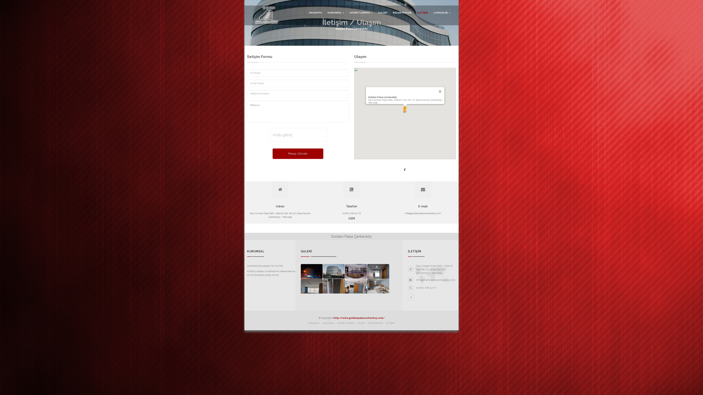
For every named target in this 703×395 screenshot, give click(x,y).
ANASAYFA (313, 323)
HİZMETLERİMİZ (345, 323)
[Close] (440, 91)
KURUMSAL (328, 323)
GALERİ (361, 323)
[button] (405, 110)
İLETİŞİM (390, 323)
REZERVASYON (375, 323)
